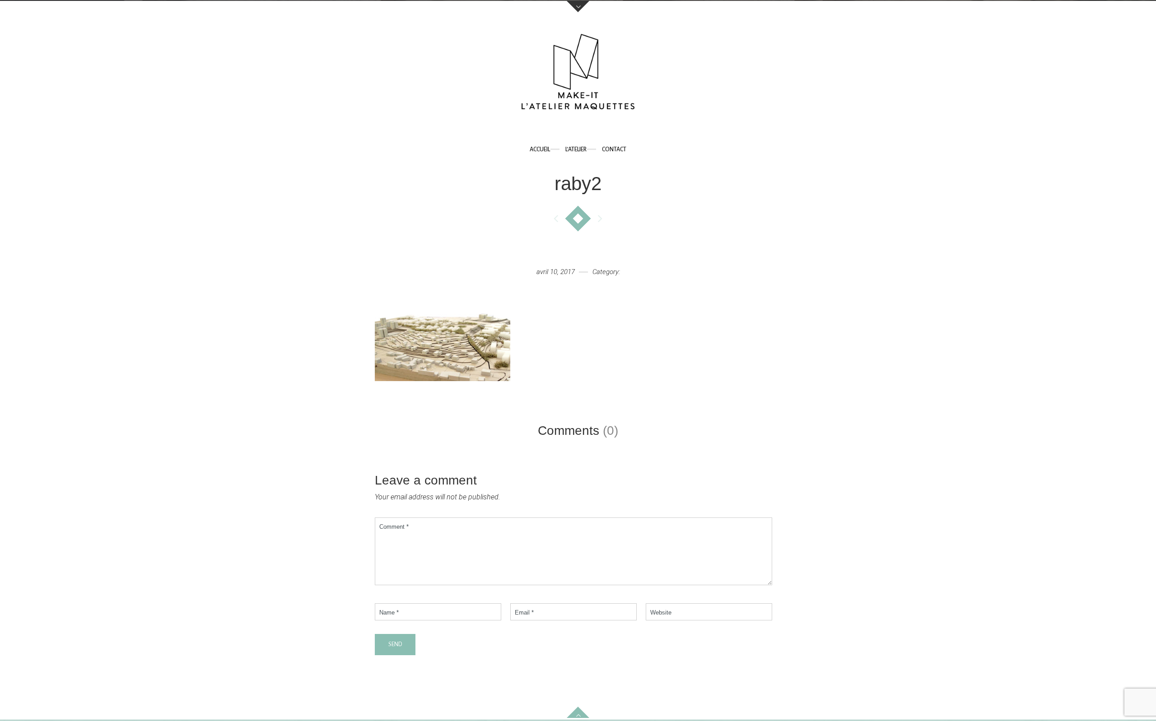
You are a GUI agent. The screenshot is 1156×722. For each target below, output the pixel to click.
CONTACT (614, 149)
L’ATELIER (576, 149)
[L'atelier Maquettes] (578, 74)
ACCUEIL (540, 149)
